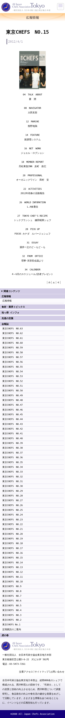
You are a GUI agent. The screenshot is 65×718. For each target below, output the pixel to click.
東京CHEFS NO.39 (12, 443)
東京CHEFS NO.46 (12, 409)
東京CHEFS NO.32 (12, 476)
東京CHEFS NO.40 (12, 438)
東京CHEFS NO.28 (12, 495)
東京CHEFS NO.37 (12, 452)
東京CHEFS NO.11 (12, 576)
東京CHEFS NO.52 (12, 381)
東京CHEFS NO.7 (11, 596)
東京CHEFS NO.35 (12, 462)
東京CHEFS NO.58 (12, 352)
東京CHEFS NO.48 (12, 400)
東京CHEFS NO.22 (12, 524)
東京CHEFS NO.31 (12, 481)
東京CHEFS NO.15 (12, 557)
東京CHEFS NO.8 (11, 591)
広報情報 (7, 300)
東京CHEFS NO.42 (12, 428)
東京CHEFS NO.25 (12, 510)
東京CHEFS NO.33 (12, 471)
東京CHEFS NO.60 (12, 342)
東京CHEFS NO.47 (12, 404)
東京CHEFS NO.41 (12, 433)
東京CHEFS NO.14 (12, 562)
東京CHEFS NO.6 (11, 600)
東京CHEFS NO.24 (12, 514)
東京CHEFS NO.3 (11, 615)
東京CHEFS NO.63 (12, 328)
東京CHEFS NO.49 (12, 395)
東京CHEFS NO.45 (12, 414)
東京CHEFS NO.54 (12, 371)
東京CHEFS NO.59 (12, 347)
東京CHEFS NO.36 (12, 457)
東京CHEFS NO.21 (12, 529)
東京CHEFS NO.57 (12, 357)
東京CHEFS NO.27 (12, 500)
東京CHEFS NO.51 (12, 385)
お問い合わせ (57, 671)
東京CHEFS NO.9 (11, 586)
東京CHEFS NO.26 (12, 505)
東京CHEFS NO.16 (12, 553)
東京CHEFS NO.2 (11, 619)
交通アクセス (26, 671)
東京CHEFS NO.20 (12, 534)
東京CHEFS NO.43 (12, 424)
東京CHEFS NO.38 (12, 447)
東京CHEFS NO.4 (11, 610)
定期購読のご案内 (11, 629)
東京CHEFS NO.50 (12, 390)
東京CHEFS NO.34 (12, 467)
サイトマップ (42, 671)
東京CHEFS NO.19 (12, 538)
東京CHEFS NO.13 (12, 567)
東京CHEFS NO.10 (12, 581)
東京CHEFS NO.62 (12, 333)
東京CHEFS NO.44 (12, 419)
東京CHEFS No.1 (11, 624)
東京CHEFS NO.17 (12, 548)
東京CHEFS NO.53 (12, 376)
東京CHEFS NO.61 (12, 338)
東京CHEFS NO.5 (11, 605)
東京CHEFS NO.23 (12, 519)
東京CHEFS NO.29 (12, 491)
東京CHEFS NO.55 (12, 366)
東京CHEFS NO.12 (12, 572)
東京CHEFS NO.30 (12, 486)
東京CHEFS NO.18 (12, 543)
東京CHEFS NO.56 (12, 362)
